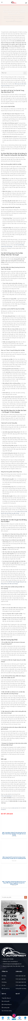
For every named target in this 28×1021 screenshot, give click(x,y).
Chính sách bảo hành (21, 979)
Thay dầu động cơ (6, 998)
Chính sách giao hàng (21, 985)
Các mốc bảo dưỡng (7, 1010)
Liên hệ (3, 979)
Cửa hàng (4, 982)
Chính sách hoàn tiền (21, 982)
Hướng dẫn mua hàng (21, 988)
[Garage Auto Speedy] (14, 2)
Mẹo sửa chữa (15, 808)
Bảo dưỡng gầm (5, 1001)
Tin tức (3, 985)
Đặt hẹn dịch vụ (5, 988)
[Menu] (2, 2)
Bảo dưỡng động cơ (6, 1004)
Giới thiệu (4, 976)
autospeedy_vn (19, 21)
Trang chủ (6, 16)
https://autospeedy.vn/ (7, 796)
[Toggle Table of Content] (24, 73)
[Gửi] (25, 897)
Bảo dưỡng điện (5, 1007)
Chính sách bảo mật (20, 976)
